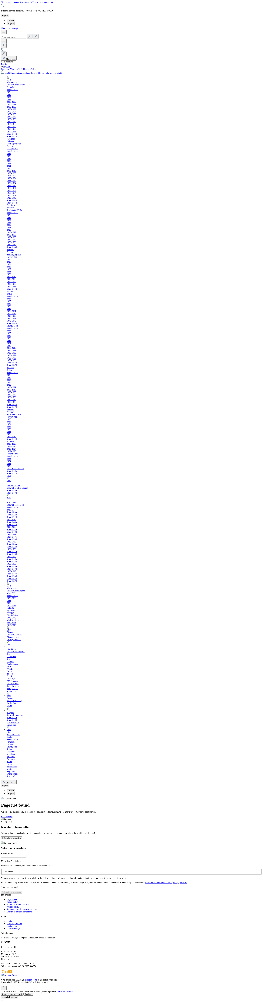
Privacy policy (13, 907)
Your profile (15, 69)
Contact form (12, 926)
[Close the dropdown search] (35, 36)
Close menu (10, 59)
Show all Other (13, 734)
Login (9, 921)
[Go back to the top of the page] (4, 988)
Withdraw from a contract (18, 904)
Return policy (12, 902)
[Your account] (4, 54)
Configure (28, 994)
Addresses (25, 69)
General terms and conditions (19, 912)
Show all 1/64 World (16, 651)
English (11, 24)
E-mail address (8, 853)
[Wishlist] (2, 50)
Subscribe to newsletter (11, 838)
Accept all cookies (9, 997)
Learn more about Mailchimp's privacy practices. (166, 882)
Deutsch (11, 21)
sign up (6, 66)
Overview (5, 69)
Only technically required (12, 994)
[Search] (29, 36)
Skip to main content (10, 2)
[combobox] (13, 37)
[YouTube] (10, 973)
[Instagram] (3, 973)
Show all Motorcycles (16, 591)
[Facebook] (6, 973)
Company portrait (14, 923)
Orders (33, 69)
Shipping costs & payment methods (22, 909)
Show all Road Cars (15, 505)
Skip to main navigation (42, 2)
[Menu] (4, 32)
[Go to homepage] (9, 28)
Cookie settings (13, 928)
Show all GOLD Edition (17, 488)
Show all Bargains (14, 715)
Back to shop (6, 816)
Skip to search (25, 2)
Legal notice (12, 899)
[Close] (2, 841)
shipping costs (31, 980)
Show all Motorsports (16, 85)
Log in (4, 64)
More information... (65, 991)
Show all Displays (14, 635)
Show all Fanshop (14, 700)
